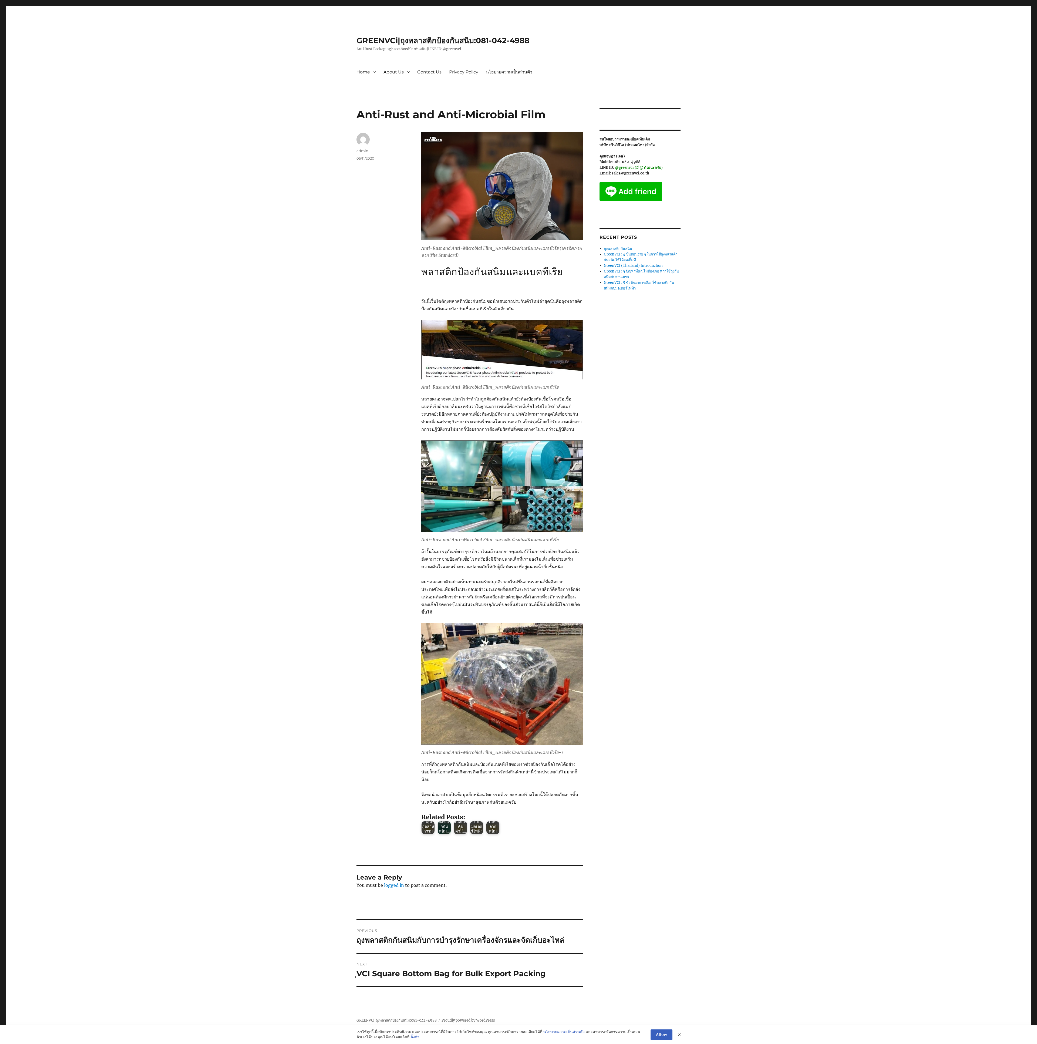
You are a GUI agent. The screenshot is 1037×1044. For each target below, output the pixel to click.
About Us (393, 72)
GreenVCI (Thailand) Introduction (633, 265)
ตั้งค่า (414, 1037)
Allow (661, 1034)
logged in (394, 885)
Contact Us (429, 72)
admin (362, 151)
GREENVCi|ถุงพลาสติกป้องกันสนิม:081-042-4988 (442, 40)
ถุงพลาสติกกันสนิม (618, 248)
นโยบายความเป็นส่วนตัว (509, 72)
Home (363, 72)
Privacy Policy (463, 72)
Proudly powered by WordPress (468, 1020)
